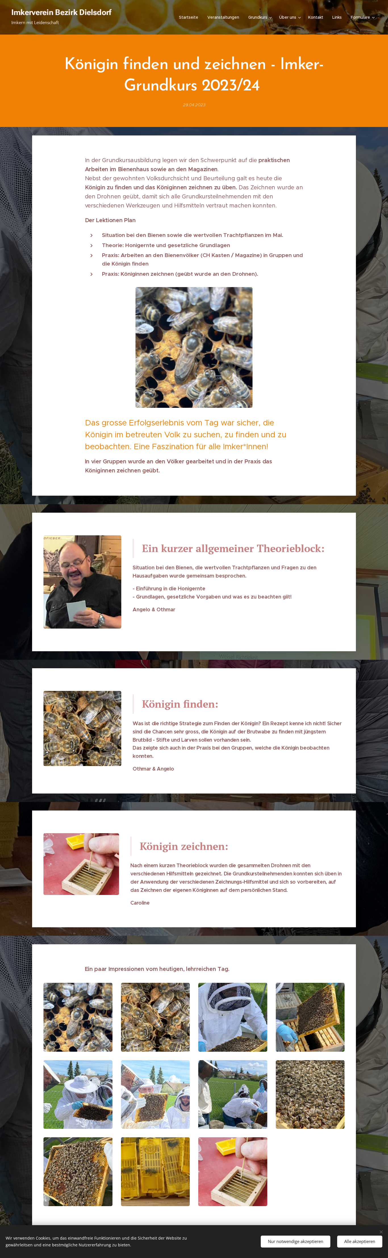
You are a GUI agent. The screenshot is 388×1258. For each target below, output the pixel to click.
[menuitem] (190, 17)
